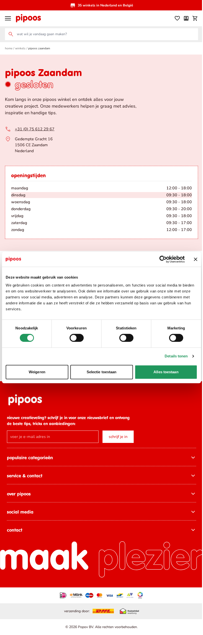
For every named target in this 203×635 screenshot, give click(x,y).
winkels (20, 48)
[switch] (77, 338)
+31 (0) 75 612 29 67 (34, 129)
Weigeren (37, 372)
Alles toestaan (165, 372)
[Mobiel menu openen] (8, 18)
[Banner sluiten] (195, 259)
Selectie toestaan (102, 372)
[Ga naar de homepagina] (28, 18)
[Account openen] (186, 18)
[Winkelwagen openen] (195, 18)
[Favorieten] (177, 18)
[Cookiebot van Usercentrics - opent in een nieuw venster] (163, 259)
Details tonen (176, 356)
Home (8, 48)
